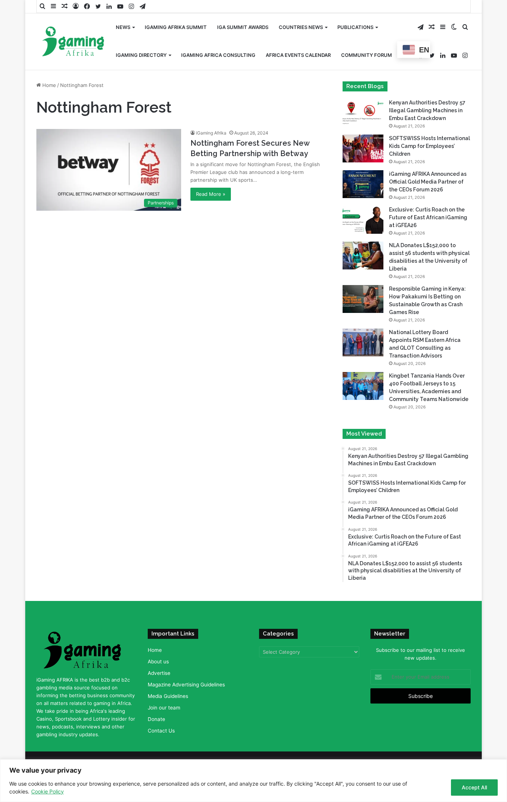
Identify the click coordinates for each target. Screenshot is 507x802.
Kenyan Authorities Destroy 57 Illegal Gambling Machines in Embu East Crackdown (427, 110)
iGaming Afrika (211, 133)
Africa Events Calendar (298, 55)
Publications (355, 27)
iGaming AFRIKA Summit (176, 27)
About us (158, 661)
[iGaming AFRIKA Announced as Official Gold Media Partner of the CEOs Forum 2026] (363, 184)
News (123, 27)
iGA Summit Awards (242, 27)
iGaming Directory (141, 55)
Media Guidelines (168, 696)
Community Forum (366, 55)
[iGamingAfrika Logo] (73, 42)
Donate (156, 719)
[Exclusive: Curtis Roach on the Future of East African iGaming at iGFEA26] (363, 220)
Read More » (210, 194)
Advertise (159, 673)
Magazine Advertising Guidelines (186, 685)
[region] (253, 780)
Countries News (301, 27)
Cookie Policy (47, 791)
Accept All (474, 787)
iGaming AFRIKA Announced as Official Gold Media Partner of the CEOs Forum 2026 (428, 182)
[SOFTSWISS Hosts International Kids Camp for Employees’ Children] (363, 148)
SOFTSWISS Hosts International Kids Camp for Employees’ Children (429, 146)
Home (48, 85)
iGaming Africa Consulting (218, 55)
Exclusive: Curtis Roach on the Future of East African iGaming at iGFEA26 (428, 217)
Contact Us (161, 731)
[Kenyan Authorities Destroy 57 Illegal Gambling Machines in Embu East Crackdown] (363, 113)
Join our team (164, 708)
